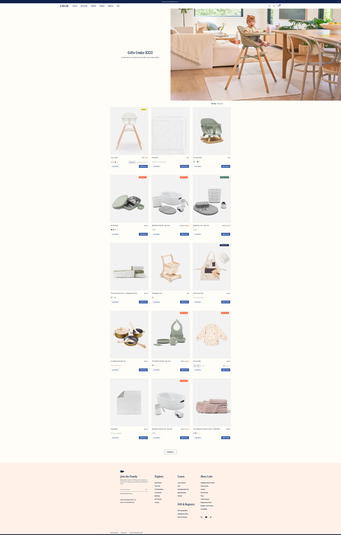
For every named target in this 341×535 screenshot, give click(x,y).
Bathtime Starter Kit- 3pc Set (162, 429)
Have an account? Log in (126, 493)
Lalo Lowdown (182, 483)
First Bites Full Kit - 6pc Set (161, 361)
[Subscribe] (146, 489)
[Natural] (152, 297)
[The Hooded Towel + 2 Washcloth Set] (129, 267)
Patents (180, 496)
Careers (203, 489)
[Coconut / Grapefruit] (113, 297)
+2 (117, 162)
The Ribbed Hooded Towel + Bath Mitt (206, 429)
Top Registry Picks (183, 514)
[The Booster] (212, 131)
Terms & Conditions (114, 532)
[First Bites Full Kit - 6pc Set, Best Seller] (170, 335)
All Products (158, 499)
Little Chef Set (198, 293)
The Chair (114, 158)
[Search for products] (269, 6)
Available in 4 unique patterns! (159, 162)
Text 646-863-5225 (129, 502)
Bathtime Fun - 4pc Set (201, 225)
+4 (229, 365)
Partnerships (204, 492)
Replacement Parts (206, 502)
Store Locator (205, 486)
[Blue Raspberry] (111, 229)
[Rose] (194, 433)
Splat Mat (114, 429)
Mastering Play (182, 492)
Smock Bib (197, 361)
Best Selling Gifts (182, 510)
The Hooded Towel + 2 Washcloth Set (124, 293)
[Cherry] (225, 365)
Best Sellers (158, 483)
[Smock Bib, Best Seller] (212, 335)
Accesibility (204, 509)
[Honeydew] (115, 229)
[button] (338, 1)
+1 (199, 433)
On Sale (157, 502)
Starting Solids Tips (183, 489)
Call (121, 502)
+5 (117, 229)
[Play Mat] (170, 131)
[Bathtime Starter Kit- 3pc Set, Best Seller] (170, 402)
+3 (158, 365)
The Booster (197, 158)
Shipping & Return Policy (208, 483)
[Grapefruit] (154, 365)
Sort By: (213, 104)
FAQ (179, 486)
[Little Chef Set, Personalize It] (212, 267)
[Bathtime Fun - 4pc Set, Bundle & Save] (212, 199)
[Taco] (227, 365)
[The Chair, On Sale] (129, 131)
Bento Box (114, 225)
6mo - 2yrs (196, 365)
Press (202, 496)
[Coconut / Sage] (111, 297)
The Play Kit (158, 492)
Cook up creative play (198, 297)
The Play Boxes (159, 489)
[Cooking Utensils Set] (129, 335)
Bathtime (157, 496)
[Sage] (113, 162)
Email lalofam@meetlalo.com (128, 500)
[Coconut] (111, 162)
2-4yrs (202, 365)
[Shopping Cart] (170, 267)
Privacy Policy (124, 532)
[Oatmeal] (156, 365)
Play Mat (155, 158)
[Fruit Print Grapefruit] (224, 365)
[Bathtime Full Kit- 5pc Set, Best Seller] (170, 199)
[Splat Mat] (129, 402)
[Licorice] (115, 162)
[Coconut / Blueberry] (115, 297)
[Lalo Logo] (64, 6)
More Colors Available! (116, 433)
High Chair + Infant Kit (142, 162)
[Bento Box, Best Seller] (129, 199)
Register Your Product (207, 506)
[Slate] (195, 433)
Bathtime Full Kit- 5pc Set (161, 225)
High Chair (132, 162)
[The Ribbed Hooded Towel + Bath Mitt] (212, 402)
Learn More (115, 166)
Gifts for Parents (182, 517)
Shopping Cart (157, 293)
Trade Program (205, 499)
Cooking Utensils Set (118, 361)
